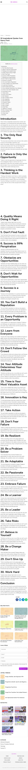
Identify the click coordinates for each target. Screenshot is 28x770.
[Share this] (17, 599)
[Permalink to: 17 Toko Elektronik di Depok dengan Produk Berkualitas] (20, 709)
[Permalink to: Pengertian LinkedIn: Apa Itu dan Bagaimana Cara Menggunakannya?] (21, 611)
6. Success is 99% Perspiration (8, 75)
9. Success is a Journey (6, 80)
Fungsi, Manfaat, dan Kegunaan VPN (5, 616)
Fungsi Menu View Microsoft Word (19, 641)
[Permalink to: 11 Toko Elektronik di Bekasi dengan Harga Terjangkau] (7, 709)
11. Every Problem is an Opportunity (9, 83)
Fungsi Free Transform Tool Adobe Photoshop (21, 629)
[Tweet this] (20, 599)
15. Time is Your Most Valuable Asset (9, 89)
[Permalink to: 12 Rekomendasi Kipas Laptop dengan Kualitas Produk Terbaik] (7, 719)
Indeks (20, 758)
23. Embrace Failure (5, 102)
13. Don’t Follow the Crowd (7, 86)
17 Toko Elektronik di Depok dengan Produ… (20, 714)
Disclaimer (7, 760)
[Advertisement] (14, 19)
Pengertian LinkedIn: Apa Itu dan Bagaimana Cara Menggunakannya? (20, 617)
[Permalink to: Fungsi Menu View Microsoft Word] (21, 636)
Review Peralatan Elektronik (7, 744)
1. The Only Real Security (7, 68)
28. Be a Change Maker (6, 110)
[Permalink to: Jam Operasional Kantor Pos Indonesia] (6, 636)
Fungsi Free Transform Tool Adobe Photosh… (16, 692)
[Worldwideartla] (14, 2)
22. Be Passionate (5, 100)
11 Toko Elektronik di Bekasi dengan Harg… (7, 714)
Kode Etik (20, 760)
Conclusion (3, 114)
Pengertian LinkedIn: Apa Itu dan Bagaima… (16, 681)
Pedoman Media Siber (20, 762)
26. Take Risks (4, 107)
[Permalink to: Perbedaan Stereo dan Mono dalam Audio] (7, 729)
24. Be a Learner (5, 103)
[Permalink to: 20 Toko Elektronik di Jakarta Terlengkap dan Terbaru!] (20, 719)
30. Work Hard (4, 113)
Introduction (4, 66)
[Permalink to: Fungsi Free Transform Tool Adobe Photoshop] (21, 624)
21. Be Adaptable (5, 99)
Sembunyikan (14, 64)
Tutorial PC (3, 748)
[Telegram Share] (23, 599)
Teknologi (2, 746)
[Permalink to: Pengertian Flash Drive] (6, 624)
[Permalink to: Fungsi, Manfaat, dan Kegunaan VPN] (6, 611)
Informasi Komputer (5, 742)
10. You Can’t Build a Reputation (8, 82)
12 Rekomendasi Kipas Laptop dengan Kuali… (7, 724)
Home (7, 756)
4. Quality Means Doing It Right (8, 72)
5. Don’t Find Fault (5, 74)
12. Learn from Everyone (7, 85)
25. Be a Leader (5, 105)
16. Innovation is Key (6, 91)
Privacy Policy (7, 762)
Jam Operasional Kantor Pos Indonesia (6, 641)
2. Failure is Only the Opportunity (9, 69)
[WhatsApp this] (26, 599)
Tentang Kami (20, 756)
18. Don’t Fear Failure (6, 94)
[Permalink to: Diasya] (1, 43)
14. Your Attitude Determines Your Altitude (11, 88)
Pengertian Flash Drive (5, 628)
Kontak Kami (7, 758)
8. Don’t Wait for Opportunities (8, 79)
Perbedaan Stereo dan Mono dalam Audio (7, 734)
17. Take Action (4, 93)
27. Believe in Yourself (6, 108)
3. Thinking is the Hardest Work (8, 71)
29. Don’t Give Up (5, 111)
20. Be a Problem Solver (7, 97)
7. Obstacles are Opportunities (8, 77)
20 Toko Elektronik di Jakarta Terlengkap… (20, 724)
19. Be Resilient (5, 96)
